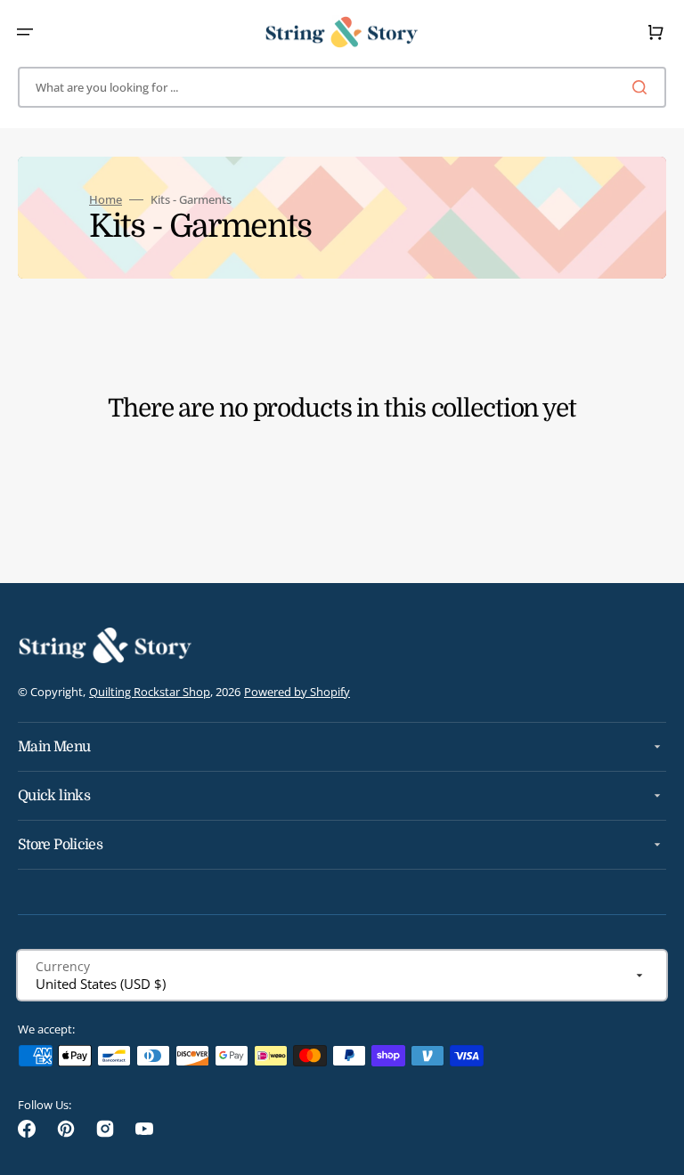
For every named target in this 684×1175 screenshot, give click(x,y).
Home (105, 199)
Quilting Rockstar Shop (149, 692)
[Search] (643, 87)
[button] (25, 32)
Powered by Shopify (297, 692)
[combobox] (342, 87)
